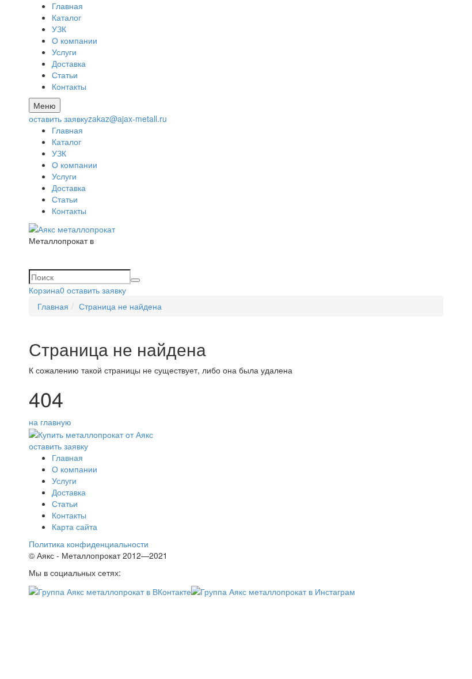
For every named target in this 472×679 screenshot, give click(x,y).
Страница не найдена (120, 306)
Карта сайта (74, 526)
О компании (74, 40)
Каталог (66, 17)
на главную (50, 422)
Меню (44, 105)
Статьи (65, 75)
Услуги (64, 52)
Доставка (69, 63)
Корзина (46, 290)
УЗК (59, 29)
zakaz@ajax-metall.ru (127, 118)
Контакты (69, 86)
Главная (67, 6)
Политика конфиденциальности (89, 544)
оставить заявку (58, 118)
